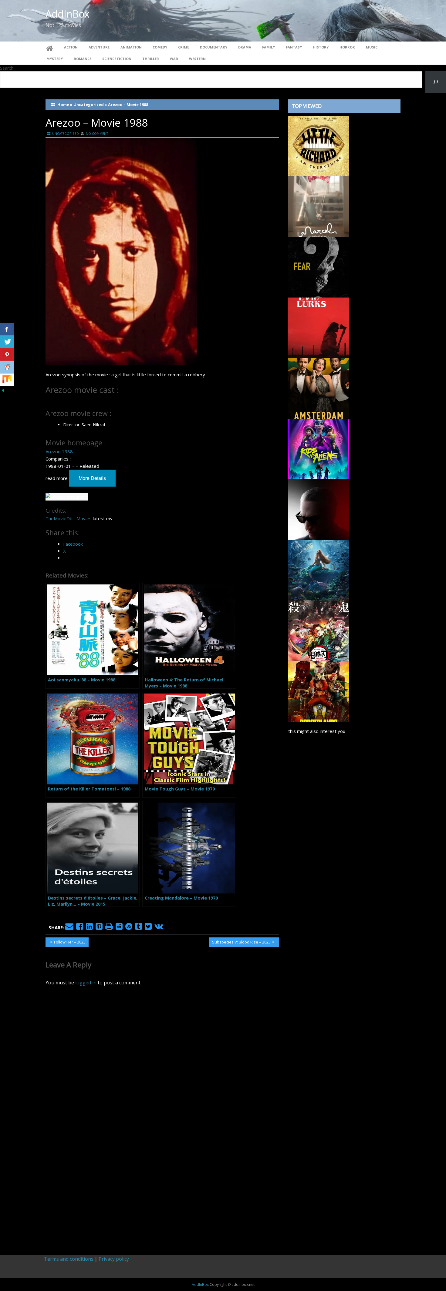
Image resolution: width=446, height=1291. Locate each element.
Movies (84, 518)
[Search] (435, 82)
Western (197, 58)
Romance (82, 58)
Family (268, 47)
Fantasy (294, 47)
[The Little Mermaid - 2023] (318, 570)
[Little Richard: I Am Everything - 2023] (318, 145)
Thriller (150, 58)
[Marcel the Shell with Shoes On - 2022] (318, 206)
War (174, 58)
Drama (244, 47)
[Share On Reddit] (7, 367)
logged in (85, 982)
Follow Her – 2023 (70, 943)
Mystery (54, 58)
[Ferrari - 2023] (318, 509)
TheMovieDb (59, 518)
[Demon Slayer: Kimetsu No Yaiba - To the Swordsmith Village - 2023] (318, 630)
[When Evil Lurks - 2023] (318, 327)
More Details (92, 477)
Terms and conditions (68, 1259)
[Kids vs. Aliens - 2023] (318, 448)
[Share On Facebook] (7, 329)
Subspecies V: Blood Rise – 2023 (241, 943)
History (321, 47)
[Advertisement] (344, 992)
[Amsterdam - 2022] (318, 388)
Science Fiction (116, 58)
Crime (183, 47)
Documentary (213, 47)
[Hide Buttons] (3, 390)
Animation (131, 47)
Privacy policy (114, 1259)
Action (71, 47)
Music (371, 47)
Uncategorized (88, 104)
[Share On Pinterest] (7, 354)
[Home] (50, 47)
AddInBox (68, 13)
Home (63, 104)
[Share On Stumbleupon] (7, 380)
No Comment (97, 133)
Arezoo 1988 (59, 451)
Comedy (160, 47)
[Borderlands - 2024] (318, 691)
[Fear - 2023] (318, 267)
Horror (347, 47)
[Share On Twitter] (7, 341)
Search (6, 68)
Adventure (99, 47)
